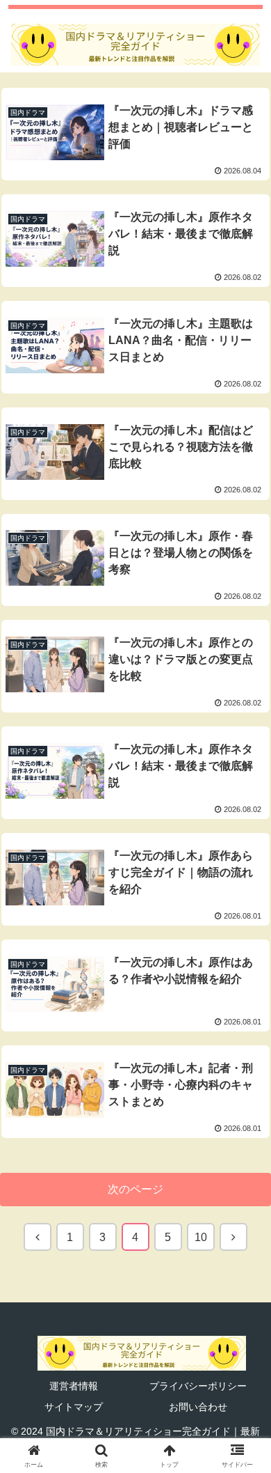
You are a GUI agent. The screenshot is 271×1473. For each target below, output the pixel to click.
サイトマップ (73, 1406)
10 (201, 1237)
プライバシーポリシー (198, 1386)
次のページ (135, 1189)
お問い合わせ (198, 1406)
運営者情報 (73, 1386)
